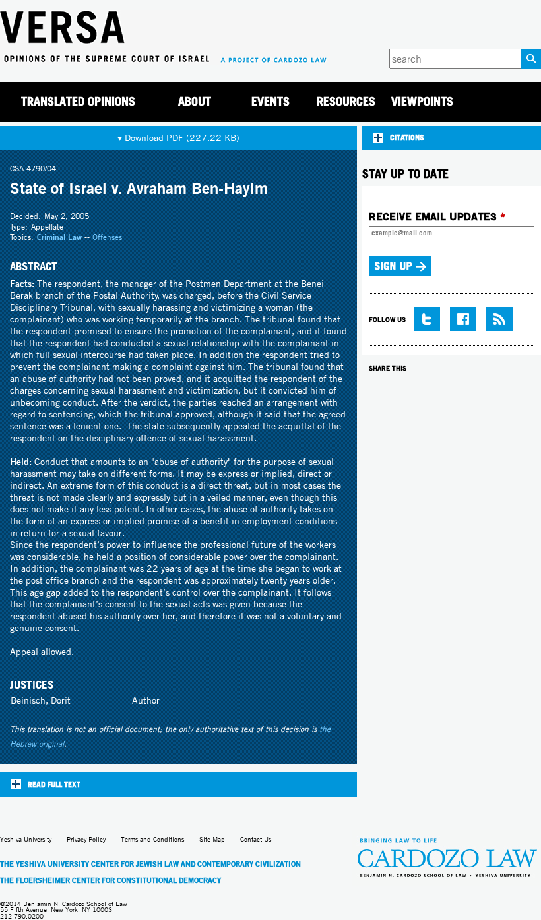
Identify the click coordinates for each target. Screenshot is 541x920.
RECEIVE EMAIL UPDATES (437, 216)
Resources (346, 101)
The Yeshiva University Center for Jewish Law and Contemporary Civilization (150, 864)
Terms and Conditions (152, 839)
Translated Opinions (78, 101)
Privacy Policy (86, 839)
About (194, 101)
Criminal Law (59, 237)
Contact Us (255, 839)
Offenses (107, 237)
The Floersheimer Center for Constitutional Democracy (110, 880)
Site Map (212, 839)
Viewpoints (422, 101)
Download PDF (154, 138)
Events (270, 101)
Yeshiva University (25, 839)
